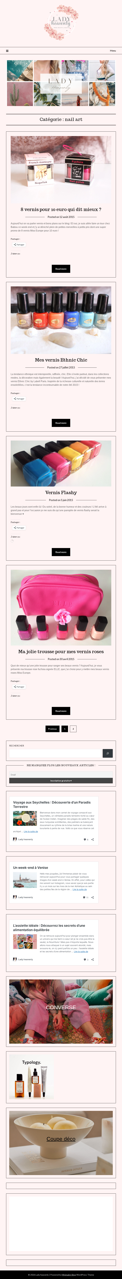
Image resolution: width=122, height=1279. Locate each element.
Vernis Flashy (61, 492)
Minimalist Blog (69, 1274)
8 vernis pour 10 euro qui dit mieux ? (61, 209)
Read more (61, 268)
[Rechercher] (108, 753)
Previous (52, 729)
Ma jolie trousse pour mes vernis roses (61, 651)
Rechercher (16, 745)
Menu (113, 50)
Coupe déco (61, 1139)
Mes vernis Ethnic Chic (61, 360)
